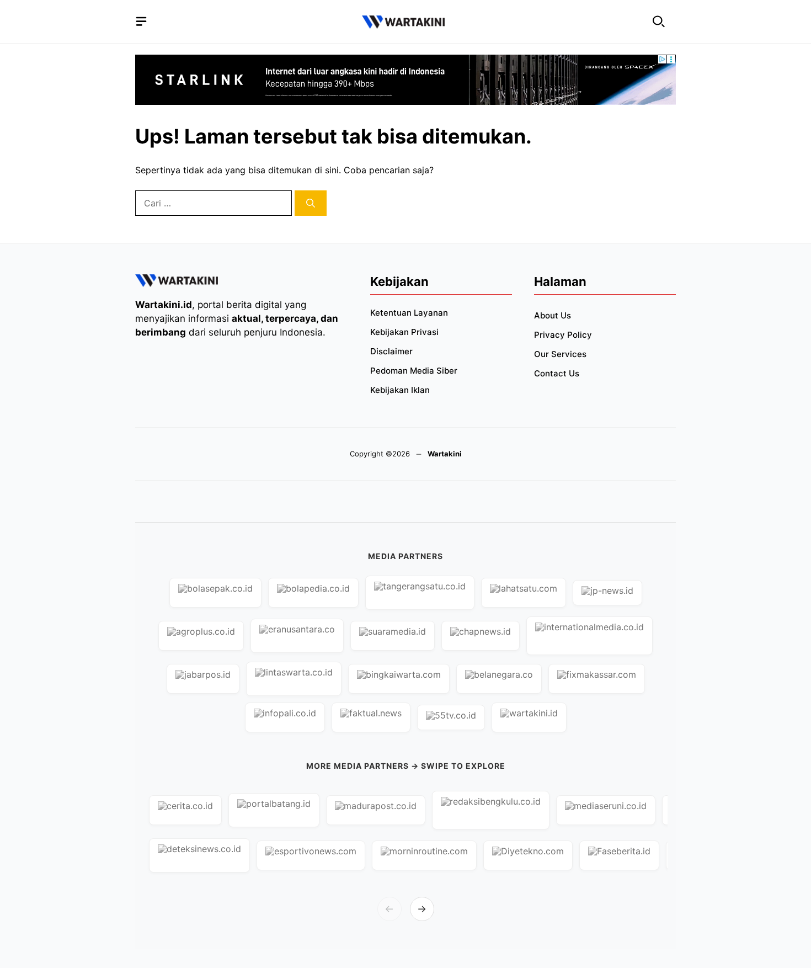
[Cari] (311, 203)
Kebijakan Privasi (404, 332)
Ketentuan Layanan (409, 312)
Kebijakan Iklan (400, 390)
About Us (552, 315)
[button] (659, 21)
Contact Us (556, 373)
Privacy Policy (563, 334)
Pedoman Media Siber (413, 370)
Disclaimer (391, 351)
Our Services (560, 354)
